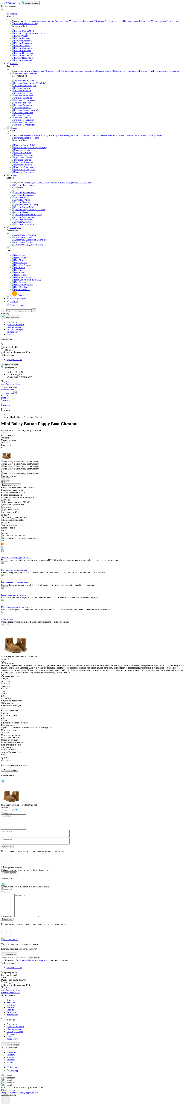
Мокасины (27, 43)
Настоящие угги (130, 21)
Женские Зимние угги (34, 71)
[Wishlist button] (3, 479)
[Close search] (3, 310)
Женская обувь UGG (54, 71)
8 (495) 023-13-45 (14, 359)
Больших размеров (73, 71)
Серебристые (25, 265)
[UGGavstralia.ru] (9, 939)
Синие (22, 272)
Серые (22, 267)
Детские (13, 175)
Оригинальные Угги (64, 21)
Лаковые (26, 117)
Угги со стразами (131, 71)
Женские (14, 63)
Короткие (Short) (30, 23)
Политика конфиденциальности (30, 960)
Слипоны (27, 98)
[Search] (33, 310)
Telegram (14, 1067)
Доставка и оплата (15, 324)
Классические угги (114, 21)
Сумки (28, 237)
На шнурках (27, 58)
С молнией (27, 60)
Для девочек (28, 185)
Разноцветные (26, 284)
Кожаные (26, 50)
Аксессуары (15, 227)
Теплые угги (145, 21)
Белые (22, 255)
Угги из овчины (158, 21)
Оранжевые (22, 295)
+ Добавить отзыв (9, 770)
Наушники (30, 235)
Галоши (29, 242)
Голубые (23, 287)
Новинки (14, 301)
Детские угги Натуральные (36, 183)
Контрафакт (12, 332)
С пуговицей (28, 125)
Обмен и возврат (14, 327)
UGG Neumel (116, 71)
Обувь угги (99, 21)
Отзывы (10, 334)
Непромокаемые (29, 53)
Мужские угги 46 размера (150, 135)
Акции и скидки (17, 305)
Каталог (13, 14)
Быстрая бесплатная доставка (14, 582)
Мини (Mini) (28, 31)
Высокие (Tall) (29, 85)
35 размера (87, 71)
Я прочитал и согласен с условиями (36, 960)
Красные (23, 270)
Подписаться (33, 957)
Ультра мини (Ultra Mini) (33, 33)
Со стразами (28, 224)
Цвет (12, 248)
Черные (22, 260)
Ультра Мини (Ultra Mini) (34, 83)
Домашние (27, 48)
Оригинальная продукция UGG (16, 558)
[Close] (2, 9)
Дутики (26, 115)
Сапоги (25, 36)
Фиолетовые (25, 277)
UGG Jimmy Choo (101, 71)
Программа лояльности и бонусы (16, 607)
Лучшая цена (7, 619)
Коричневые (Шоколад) (30, 280)
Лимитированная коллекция (165, 71)
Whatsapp (14, 1071)
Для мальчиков (29, 192)
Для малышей (28, 195)
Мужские (14, 128)
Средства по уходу (34, 245)
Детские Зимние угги (60, 183)
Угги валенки (172, 21)
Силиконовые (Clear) (32, 110)
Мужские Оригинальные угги (59, 135)
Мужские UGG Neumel (126, 135)
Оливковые (24, 289)
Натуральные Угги (32, 21)
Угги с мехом (48, 21)
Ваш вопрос (7, 916)
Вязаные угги (145, 71)
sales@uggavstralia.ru (10, 384)
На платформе (29, 100)
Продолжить (7, 846)
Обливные (27, 55)
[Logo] (12, 3)
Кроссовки (27, 41)
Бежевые (23, 275)
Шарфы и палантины (35, 240)
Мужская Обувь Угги (84, 135)
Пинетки (26, 202)
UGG (18, 430)
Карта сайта (12, 1039)
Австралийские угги (83, 21)
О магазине (12, 322)
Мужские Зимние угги (34, 135)
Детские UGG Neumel (80, 183)
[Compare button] (8, 479)
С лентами (27, 222)
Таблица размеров (15, 329)
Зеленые (23, 282)
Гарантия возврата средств (13, 595)
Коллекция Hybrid (18, 298)
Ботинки (26, 38)
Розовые (23, 262)
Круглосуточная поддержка (14, 570)
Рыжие (22, 258)
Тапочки (26, 45)
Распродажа (12, 1012)
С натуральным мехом (104, 135)
